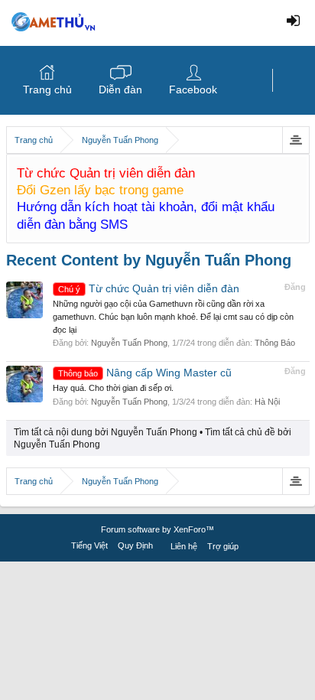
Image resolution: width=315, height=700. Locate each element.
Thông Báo (275, 342)
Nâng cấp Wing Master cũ (145, 372)
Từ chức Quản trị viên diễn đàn (148, 288)
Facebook (193, 89)
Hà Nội (267, 401)
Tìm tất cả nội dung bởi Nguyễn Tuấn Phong (105, 432)
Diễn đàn (120, 89)
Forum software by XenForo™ (157, 529)
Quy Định (135, 545)
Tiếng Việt (89, 545)
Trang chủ (47, 89)
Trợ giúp (223, 546)
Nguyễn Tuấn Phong (129, 342)
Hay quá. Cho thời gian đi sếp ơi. (113, 387)
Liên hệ (183, 546)
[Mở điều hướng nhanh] (295, 140)
